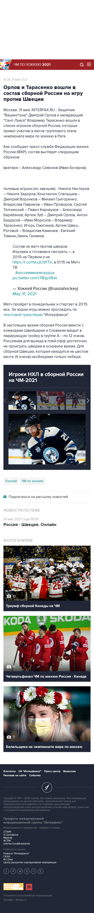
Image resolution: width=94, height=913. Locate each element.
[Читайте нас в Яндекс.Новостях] (6, 871)
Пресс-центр (52, 771)
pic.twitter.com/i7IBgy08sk (35, 278)
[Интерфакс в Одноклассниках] (41, 871)
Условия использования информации (27, 895)
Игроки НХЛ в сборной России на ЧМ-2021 (46, 377)
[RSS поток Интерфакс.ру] (34, 871)
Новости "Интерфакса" (16, 853)
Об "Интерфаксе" (29, 771)
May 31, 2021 (25, 294)
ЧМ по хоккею (32, 64)
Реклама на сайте (14, 775)
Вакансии (69, 771)
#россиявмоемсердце (35, 273)
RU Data (8, 859)
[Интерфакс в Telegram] (13, 871)
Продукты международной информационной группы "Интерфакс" (33, 820)
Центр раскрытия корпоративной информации (29, 862)
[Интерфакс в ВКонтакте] (27, 871)
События (35, 775)
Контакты (9, 771)
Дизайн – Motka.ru (15, 900)
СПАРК (7, 831)
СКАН (6, 856)
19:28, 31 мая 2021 (15, 80)
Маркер (7, 837)
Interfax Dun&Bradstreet (16, 843)
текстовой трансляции (23, 315)
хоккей (11, 481)
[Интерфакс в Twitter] (20, 871)
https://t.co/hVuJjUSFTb (32, 262)
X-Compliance (10, 834)
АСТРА (7, 840)
